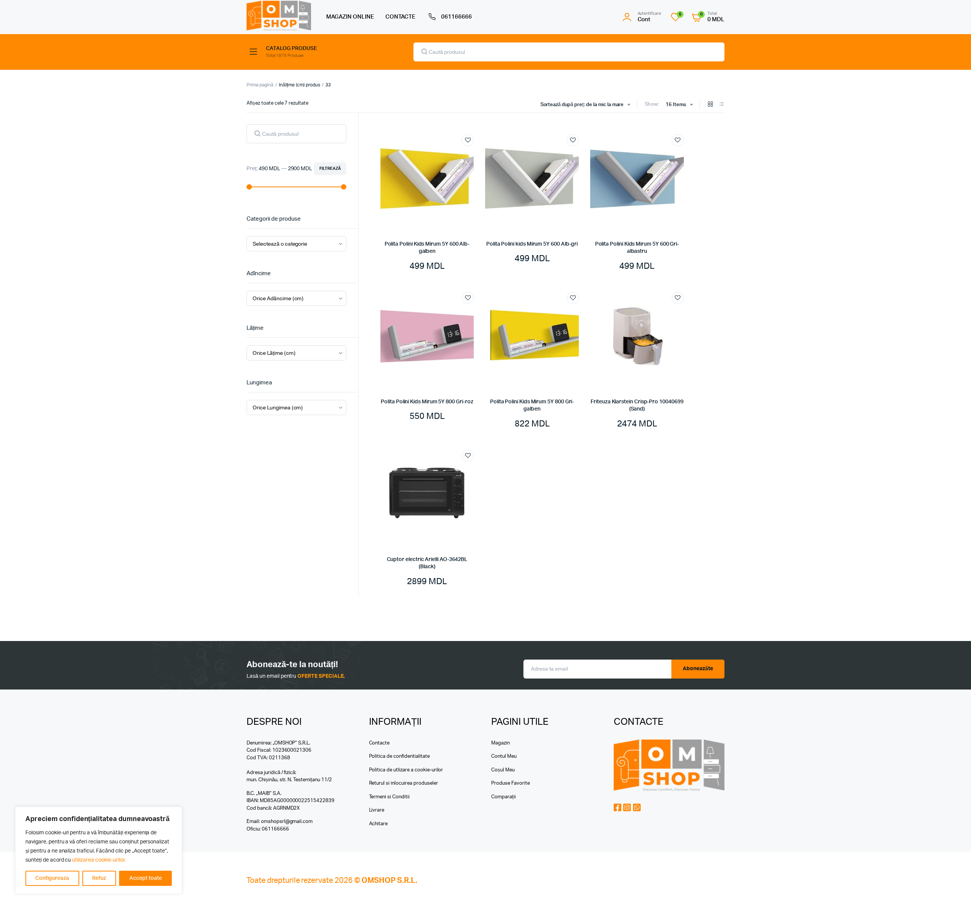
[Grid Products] (710, 104)
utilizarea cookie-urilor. (99, 860)
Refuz (99, 878)
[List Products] (721, 104)
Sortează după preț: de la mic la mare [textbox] (582, 104)
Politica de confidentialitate (399, 756)
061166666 (456, 17)
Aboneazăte (698, 668)
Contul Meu (504, 756)
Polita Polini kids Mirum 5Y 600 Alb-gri (532, 244)
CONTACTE (400, 17)
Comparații (503, 797)
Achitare (378, 823)
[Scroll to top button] (953, 891)
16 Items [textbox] (676, 104)
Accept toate (145, 878)
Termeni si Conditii (389, 797)
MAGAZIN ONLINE (350, 17)
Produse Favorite (510, 783)
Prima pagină (260, 85)
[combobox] (585, 105)
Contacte (379, 743)
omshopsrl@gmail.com (287, 821)
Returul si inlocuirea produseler (403, 783)
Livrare (377, 810)
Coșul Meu (503, 770)
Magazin (500, 743)
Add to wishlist (468, 140)
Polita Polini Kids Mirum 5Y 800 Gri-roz (427, 401)
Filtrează (330, 168)
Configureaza (52, 878)
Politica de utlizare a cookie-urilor (406, 770)
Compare (471, 154)
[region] (98, 850)
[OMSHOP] (279, 16)
